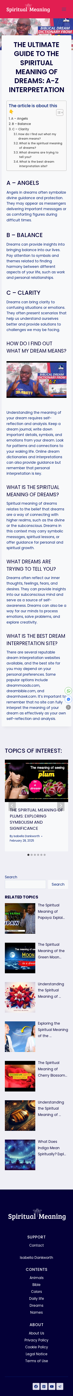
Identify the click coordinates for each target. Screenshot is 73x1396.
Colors (36, 1291)
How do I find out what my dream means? (37, 136)
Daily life (36, 1298)
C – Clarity (20, 129)
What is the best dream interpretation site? (36, 164)
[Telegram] (59, 1386)
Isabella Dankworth (27, 836)
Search (11, 877)
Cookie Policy (36, 1347)
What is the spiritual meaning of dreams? (40, 145)
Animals (37, 1277)
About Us (36, 1333)
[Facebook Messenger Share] (68, 699)
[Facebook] (36, 1386)
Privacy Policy (36, 1340)
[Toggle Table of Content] (57, 112)
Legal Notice (36, 1354)
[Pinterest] (44, 1386)
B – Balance (21, 124)
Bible (36, 1284)
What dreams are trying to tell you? (38, 155)
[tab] (28, 855)
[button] (68, 707)
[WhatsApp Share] (68, 690)
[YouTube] (51, 1386)
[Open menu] (64, 9)
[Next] (60, 805)
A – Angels (19, 118)
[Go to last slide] (12, 805)
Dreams (36, 1305)
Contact (36, 1245)
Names (36, 1312)
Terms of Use (36, 1360)
